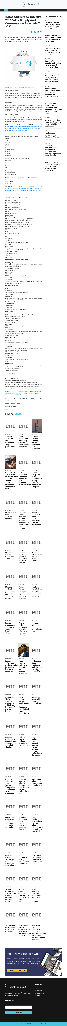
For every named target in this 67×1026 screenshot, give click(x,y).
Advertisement (39, 993)
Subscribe (19, 1012)
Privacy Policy (39, 990)
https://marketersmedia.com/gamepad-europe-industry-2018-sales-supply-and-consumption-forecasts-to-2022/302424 (23, 393)
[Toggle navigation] (6, 10)
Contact (37, 995)
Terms (37, 988)
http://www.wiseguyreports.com (15, 400)
